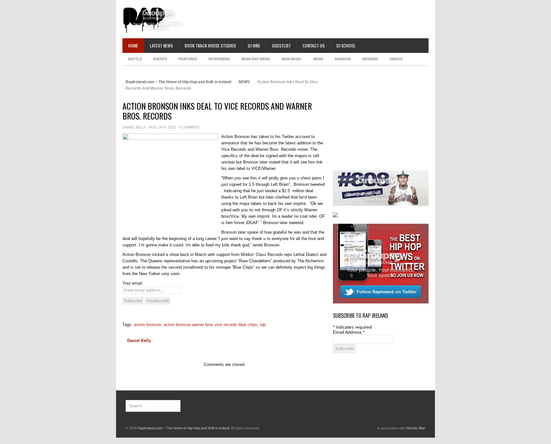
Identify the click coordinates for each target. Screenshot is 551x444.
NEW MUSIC (292, 59)
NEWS (318, 59)
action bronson (147, 324)
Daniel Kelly (134, 127)
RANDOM (343, 59)
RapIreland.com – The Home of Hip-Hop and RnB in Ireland (178, 82)
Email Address (348, 332)
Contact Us (314, 45)
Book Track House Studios (210, 45)
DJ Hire (254, 45)
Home (133, 45)
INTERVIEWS (219, 59)
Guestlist (281, 45)
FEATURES (188, 59)
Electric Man (415, 428)
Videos (395, 59)
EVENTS (160, 59)
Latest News (161, 45)
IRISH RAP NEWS (255, 59)
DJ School (346, 45)
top (263, 324)
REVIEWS (370, 59)
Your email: (132, 283)
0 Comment (189, 127)
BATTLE (135, 59)
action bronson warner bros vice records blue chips (210, 324)
